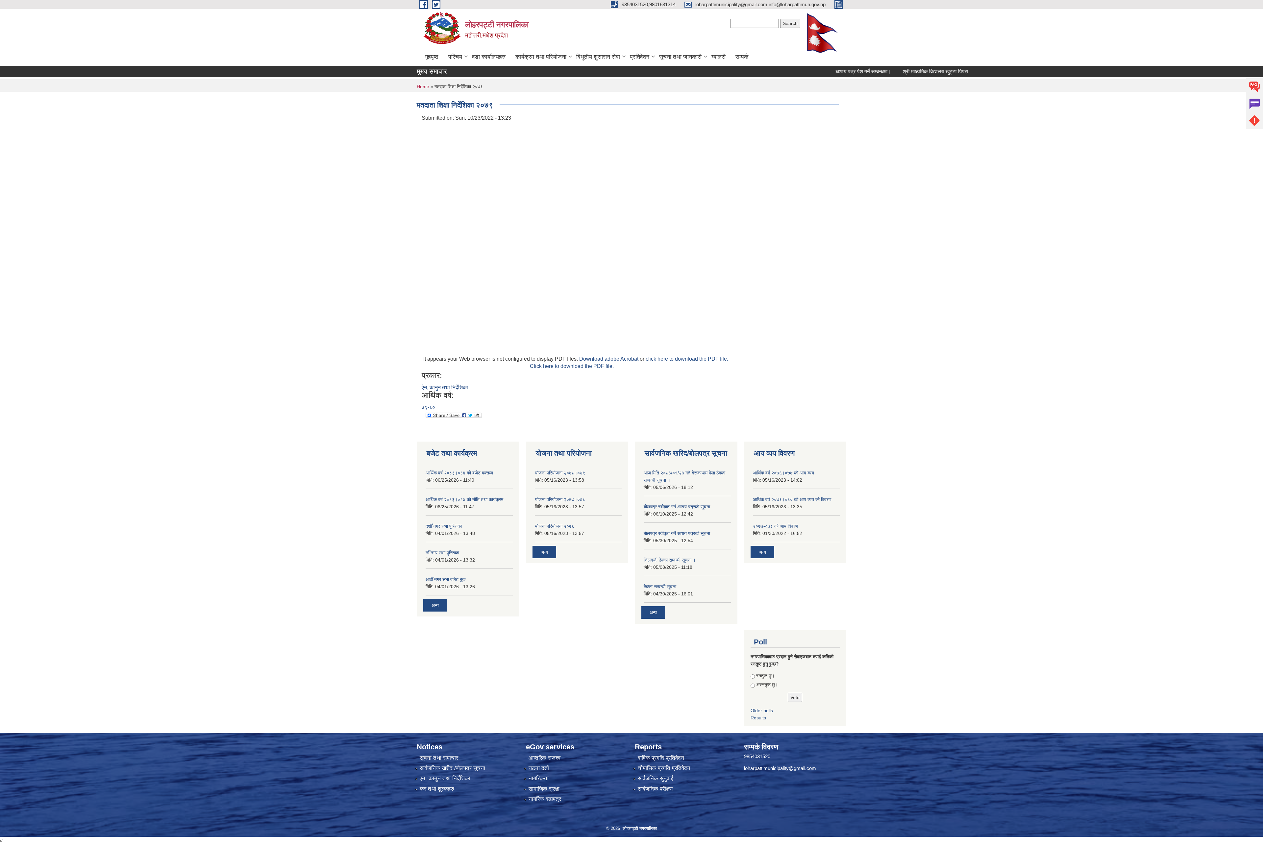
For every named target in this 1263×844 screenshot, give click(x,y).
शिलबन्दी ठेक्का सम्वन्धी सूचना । (670, 560)
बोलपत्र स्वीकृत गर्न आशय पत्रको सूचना (677, 506)
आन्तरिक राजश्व (544, 758)
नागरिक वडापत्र (545, 799)
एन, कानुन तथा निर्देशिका (445, 778)
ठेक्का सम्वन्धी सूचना (660, 586)
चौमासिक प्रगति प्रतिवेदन (664, 768)
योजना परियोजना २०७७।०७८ (560, 499)
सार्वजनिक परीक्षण (655, 789)
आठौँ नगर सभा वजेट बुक (445, 579)
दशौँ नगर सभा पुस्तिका (444, 526)
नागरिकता (539, 778)
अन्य (435, 605)
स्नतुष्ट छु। (765, 675)
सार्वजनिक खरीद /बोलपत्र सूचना (452, 768)
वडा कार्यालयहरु (489, 57)
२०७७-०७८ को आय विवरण (775, 526)
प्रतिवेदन (639, 57)
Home (423, 86)
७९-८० (428, 407)
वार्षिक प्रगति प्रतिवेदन (661, 758)
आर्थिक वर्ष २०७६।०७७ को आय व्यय (783, 472)
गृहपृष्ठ (431, 57)
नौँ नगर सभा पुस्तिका (442, 552)
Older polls (762, 710)
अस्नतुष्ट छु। (767, 684)
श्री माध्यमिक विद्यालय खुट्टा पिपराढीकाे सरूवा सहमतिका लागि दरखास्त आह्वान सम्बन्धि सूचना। (966, 71)
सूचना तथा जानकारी (680, 57)
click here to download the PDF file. (687, 359)
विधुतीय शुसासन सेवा (598, 57)
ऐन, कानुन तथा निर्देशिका (445, 387)
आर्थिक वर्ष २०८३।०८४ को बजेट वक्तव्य (459, 472)
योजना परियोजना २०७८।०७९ (560, 472)
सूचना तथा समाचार (439, 758)
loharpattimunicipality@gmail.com (780, 768)
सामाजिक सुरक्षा (544, 789)
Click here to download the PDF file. (572, 366)
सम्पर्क (741, 57)
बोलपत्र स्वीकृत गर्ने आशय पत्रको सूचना (677, 533)
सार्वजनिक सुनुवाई (655, 778)
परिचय (455, 57)
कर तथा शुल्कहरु (437, 789)
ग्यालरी (718, 57)
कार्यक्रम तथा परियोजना (540, 57)
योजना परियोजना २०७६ (554, 526)
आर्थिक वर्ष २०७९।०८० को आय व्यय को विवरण (792, 499)
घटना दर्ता (539, 768)
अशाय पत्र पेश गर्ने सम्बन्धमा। (838, 71)
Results (758, 717)
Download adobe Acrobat (609, 359)
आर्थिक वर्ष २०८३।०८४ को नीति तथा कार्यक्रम (464, 499)
